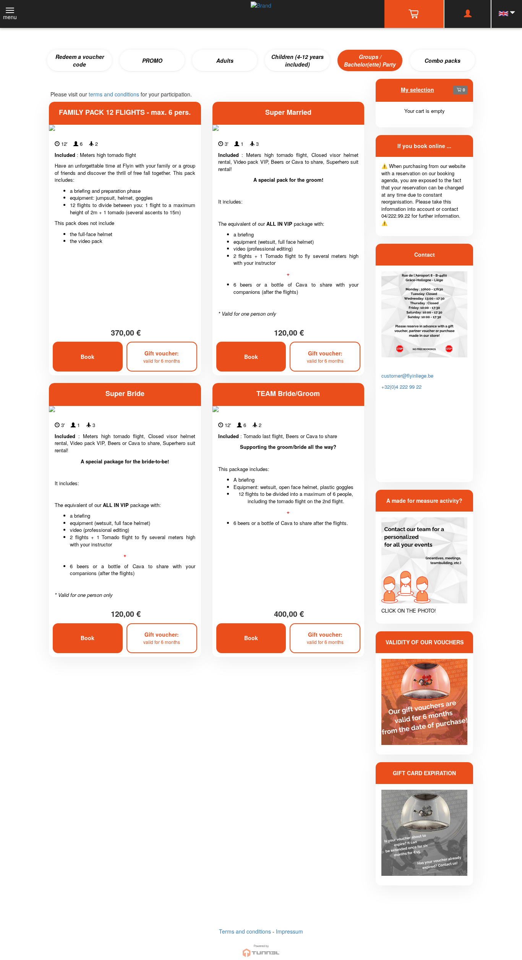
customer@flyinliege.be (407, 375)
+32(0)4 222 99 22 (401, 386)
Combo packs (442, 60)
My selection (417, 89)
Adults (224, 60)
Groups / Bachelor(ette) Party (370, 60)
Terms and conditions (245, 931)
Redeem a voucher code (79, 60)
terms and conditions (114, 94)
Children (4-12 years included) (297, 60)
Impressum (289, 931)
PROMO (152, 60)
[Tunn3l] (261, 947)
